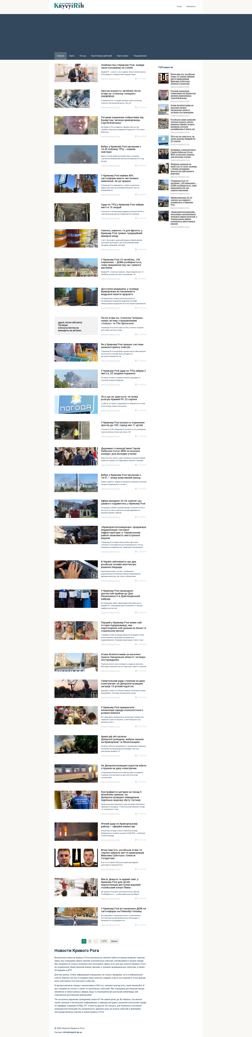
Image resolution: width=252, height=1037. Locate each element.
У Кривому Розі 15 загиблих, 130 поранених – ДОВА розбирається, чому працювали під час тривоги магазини (184, 185)
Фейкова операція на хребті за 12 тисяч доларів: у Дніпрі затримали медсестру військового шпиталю (184, 169)
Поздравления (140, 56)
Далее (114, 941)
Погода (83, 56)
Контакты (191, 6)
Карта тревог (122, 56)
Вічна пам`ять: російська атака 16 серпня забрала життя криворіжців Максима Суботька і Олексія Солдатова (183, 79)
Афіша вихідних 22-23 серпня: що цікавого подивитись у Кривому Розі (182, 201)
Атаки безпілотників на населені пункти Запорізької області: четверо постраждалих (182, 109)
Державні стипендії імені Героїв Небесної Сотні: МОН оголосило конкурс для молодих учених (183, 153)
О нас (179, 6)
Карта (71, 56)
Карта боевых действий (101, 56)
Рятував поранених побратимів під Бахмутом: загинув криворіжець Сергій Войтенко (183, 94)
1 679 (103, 941)
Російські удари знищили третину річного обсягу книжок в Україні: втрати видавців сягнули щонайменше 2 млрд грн (183, 124)
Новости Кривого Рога (110, 79)
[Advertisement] (126, 32)
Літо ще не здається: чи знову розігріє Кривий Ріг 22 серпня (183, 138)
